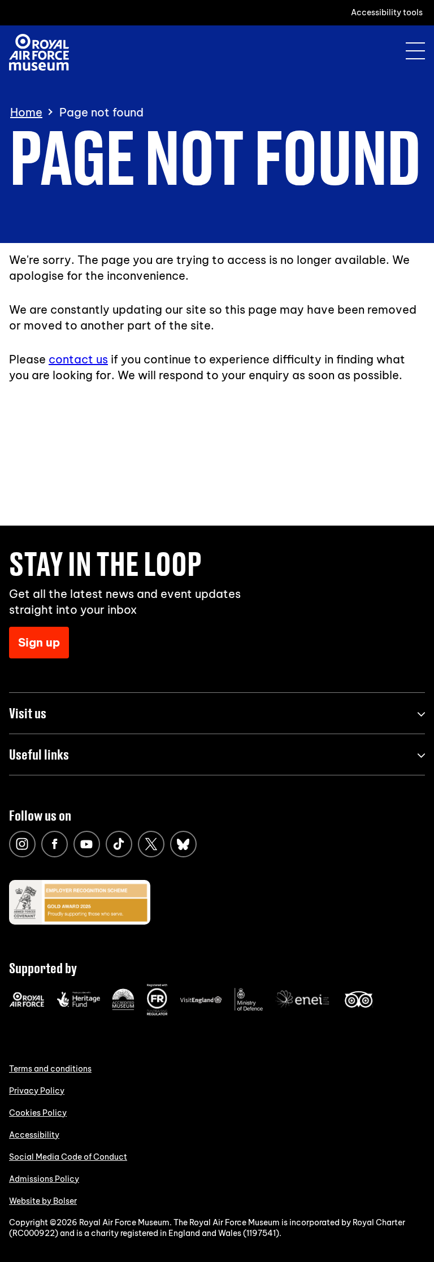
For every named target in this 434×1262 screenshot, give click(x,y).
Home (26, 112)
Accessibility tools (387, 12)
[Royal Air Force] (27, 1004)
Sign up (39, 642)
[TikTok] (119, 844)
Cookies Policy (38, 1113)
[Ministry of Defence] (249, 1008)
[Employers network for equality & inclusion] (303, 1009)
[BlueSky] (183, 844)
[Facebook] (54, 844)
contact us (78, 359)
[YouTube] (86, 844)
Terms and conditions (50, 1069)
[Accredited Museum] (123, 1008)
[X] (151, 844)
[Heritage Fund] (78, 1004)
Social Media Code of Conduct (68, 1157)
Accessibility (34, 1135)
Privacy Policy (36, 1091)
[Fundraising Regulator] (157, 1013)
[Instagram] (22, 844)
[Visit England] (201, 1001)
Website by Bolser (43, 1201)
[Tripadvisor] (358, 1005)
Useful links (39, 754)
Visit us (27, 713)
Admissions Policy (44, 1179)
